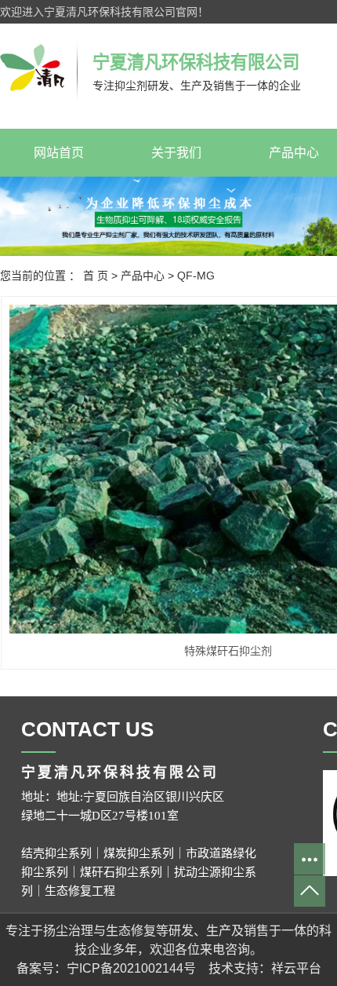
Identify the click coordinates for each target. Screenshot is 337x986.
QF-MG (196, 275)
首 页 (95, 275)
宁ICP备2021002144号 (131, 968)
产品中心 (143, 275)
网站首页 (59, 152)
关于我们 (176, 152)
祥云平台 (296, 968)
